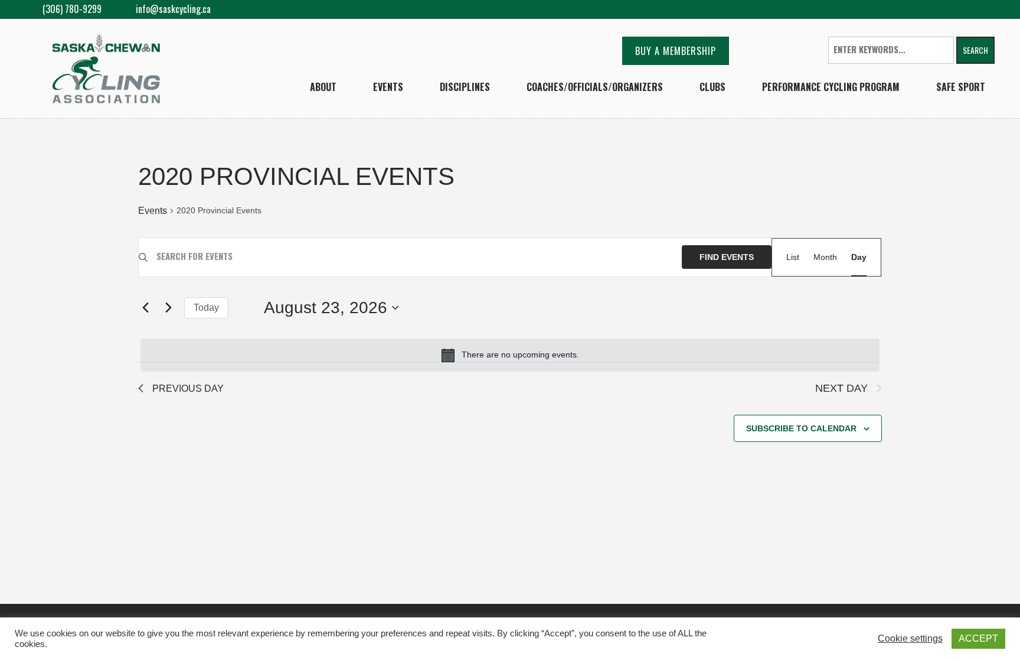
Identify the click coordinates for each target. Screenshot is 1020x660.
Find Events (726, 257)
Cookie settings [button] (910, 638)
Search (975, 50)
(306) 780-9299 (71, 9)
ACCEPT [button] (978, 638)
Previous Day (188, 388)
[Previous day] (145, 308)
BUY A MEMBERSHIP (675, 51)
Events (152, 211)
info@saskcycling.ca (173, 9)
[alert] (510, 355)
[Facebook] (966, 9)
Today (206, 308)
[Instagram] (985, 9)
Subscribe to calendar (801, 428)
